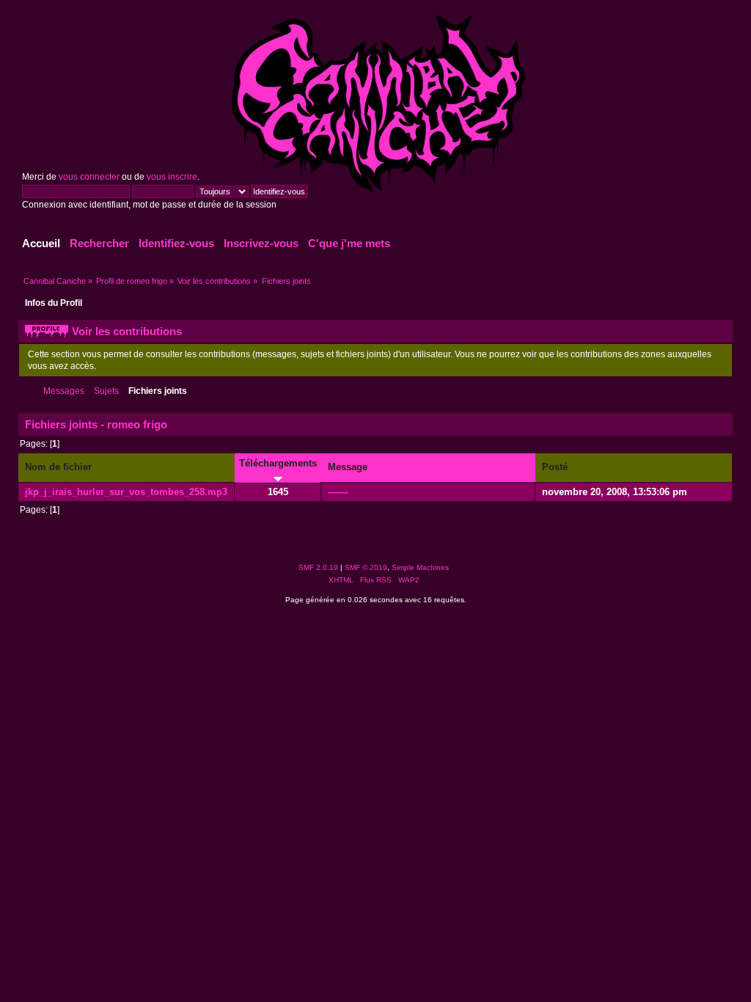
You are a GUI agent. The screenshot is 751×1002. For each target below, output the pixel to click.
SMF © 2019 (366, 567)
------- (338, 491)
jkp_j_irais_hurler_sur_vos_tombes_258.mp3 (126, 491)
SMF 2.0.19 (318, 567)
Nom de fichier (58, 466)
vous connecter (89, 176)
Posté (555, 466)
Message (347, 466)
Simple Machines (420, 567)
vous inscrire (172, 176)
